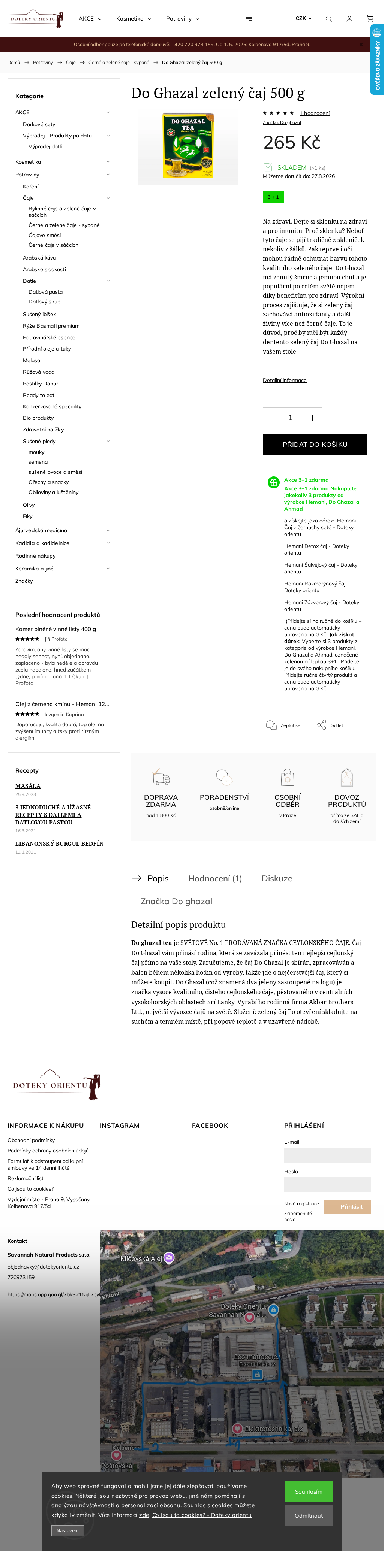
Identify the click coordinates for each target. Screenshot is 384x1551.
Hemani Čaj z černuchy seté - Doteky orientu (320, 527)
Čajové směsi (44, 235)
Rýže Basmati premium (51, 325)
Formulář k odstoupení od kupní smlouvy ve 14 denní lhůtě (45, 1164)
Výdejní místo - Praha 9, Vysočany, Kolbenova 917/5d (49, 1202)
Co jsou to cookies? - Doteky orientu (202, 1514)
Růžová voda (38, 372)
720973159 (21, 1277)
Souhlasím (308, 1491)
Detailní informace (285, 380)
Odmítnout (309, 1515)
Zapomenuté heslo (298, 1216)
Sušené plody (39, 441)
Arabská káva (39, 257)
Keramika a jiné (34, 568)
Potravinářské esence (49, 337)
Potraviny (27, 174)
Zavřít (351, 749)
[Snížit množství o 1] (272, 418)
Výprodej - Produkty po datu (57, 135)
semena (38, 461)
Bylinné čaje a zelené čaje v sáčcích (62, 211)
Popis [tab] (158, 878)
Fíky (27, 516)
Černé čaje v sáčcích (53, 245)
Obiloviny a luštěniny (53, 492)
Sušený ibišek (39, 314)
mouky (36, 452)
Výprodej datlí (45, 146)
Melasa (31, 360)
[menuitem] (90, 18)
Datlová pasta (45, 291)
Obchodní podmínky (31, 1140)
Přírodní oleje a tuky (47, 348)
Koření (31, 186)
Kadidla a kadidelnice (42, 543)
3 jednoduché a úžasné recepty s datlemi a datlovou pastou (53, 814)
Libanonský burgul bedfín (59, 843)
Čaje (28, 197)
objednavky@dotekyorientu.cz (43, 1266)
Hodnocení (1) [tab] (215, 878)
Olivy (29, 505)
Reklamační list (26, 1178)
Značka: (282, 122)
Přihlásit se (352, 1208)
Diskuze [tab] (277, 878)
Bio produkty (38, 418)
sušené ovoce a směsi (55, 472)
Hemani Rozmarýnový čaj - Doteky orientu (316, 587)
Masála (27, 786)
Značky (24, 581)
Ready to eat (38, 395)
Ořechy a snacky (48, 482)
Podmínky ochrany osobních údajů (48, 1150)
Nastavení (68, 1530)
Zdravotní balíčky (43, 429)
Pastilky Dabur (40, 383)
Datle (29, 281)
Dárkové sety (39, 124)
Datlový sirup (44, 301)
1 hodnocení (315, 113)
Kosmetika (28, 161)
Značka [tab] (176, 901)
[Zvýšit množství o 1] (312, 418)
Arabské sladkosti (44, 269)
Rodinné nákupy (35, 555)
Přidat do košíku (315, 444)
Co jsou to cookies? (31, 1188)
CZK (301, 18)
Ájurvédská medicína (41, 530)
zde (144, 1514)
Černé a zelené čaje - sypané (64, 225)
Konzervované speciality (52, 406)
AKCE (22, 112)
